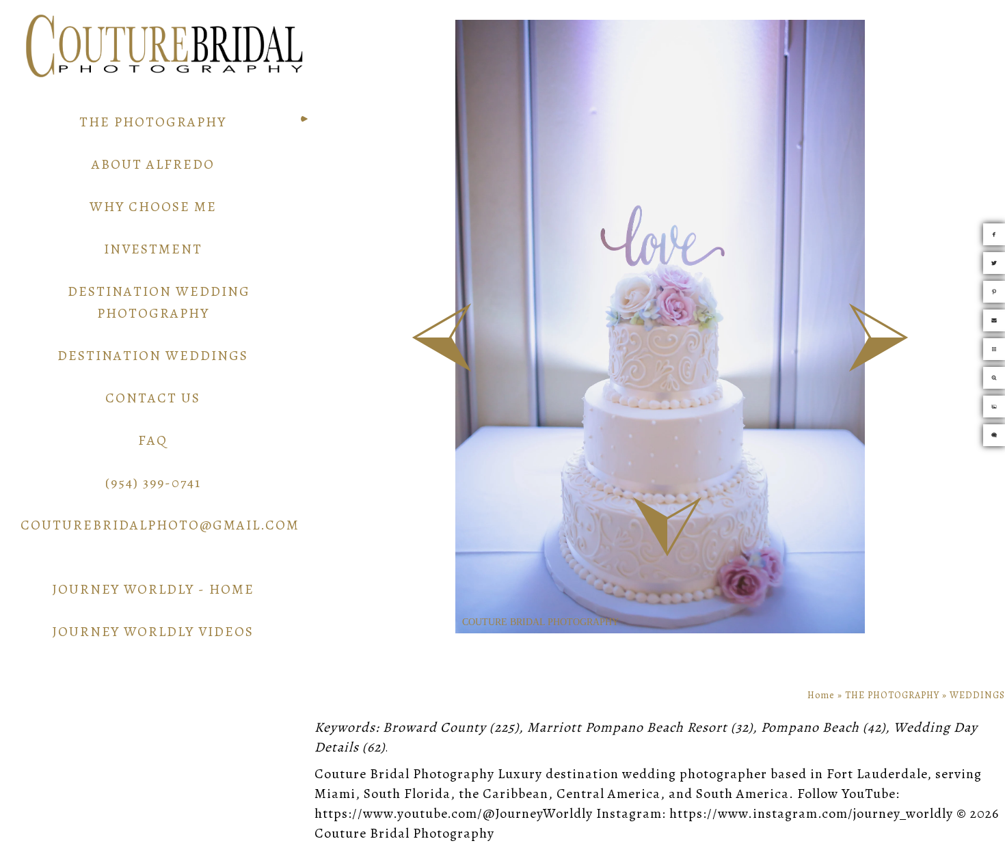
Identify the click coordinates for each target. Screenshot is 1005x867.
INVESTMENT (153, 249)
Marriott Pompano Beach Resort (627, 727)
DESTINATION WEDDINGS (152, 355)
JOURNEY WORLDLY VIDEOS (153, 631)
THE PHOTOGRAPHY (152, 122)
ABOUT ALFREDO (153, 164)
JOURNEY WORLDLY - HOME (153, 589)
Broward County (434, 727)
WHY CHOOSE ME (153, 206)
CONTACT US (152, 398)
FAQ (153, 440)
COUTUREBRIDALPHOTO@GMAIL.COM (160, 525)
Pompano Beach (810, 727)
